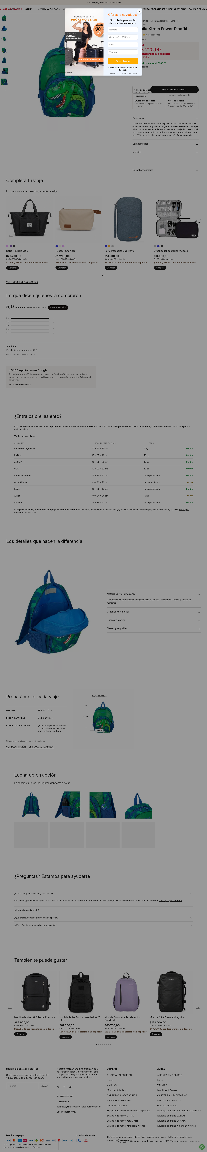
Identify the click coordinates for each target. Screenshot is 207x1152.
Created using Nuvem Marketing (123, 73)
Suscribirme (123, 61)
